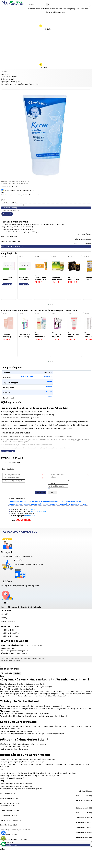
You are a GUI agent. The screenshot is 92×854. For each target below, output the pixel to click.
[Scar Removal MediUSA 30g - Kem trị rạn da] (25, 323)
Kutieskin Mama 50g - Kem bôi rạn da (9, 336)
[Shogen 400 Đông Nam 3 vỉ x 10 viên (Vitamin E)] (9, 266)
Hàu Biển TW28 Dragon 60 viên (10, 820)
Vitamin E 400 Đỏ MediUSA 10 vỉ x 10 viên (13, 839)
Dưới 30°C (48, 372)
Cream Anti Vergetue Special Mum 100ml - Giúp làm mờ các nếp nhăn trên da (57, 336)
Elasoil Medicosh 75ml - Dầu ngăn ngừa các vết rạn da (41, 336)
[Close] (0, 666)
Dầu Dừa (24, 376)
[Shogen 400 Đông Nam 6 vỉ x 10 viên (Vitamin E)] (25, 266)
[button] (42, 12)
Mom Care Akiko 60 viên (9, 237)
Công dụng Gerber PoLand (19, 504)
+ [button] (25, 205)
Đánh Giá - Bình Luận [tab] (12, 457)
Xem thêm (15, 186)
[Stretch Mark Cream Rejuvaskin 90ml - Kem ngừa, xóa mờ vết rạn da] (74, 323)
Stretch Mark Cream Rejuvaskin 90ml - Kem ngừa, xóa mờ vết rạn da (73, 336)
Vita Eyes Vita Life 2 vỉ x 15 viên (10, 803)
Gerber (49, 387)
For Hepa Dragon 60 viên (8, 835)
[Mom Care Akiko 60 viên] (58, 266)
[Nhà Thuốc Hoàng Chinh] (12, 5)
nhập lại (53, 492)
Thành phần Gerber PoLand (71, 501)
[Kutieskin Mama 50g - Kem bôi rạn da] (9, 323)
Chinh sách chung (10, 626)
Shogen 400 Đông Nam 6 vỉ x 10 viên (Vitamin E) (17, 229)
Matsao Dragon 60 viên (7, 806)
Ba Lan (49, 392)
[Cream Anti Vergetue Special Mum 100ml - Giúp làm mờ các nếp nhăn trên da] (58, 323)
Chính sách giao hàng (11, 633)
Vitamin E (48, 376)
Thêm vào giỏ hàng (9, 208)
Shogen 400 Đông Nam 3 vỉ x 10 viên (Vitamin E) (17, 227)
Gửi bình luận (41, 492)
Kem (50, 397)
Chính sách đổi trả (9, 630)
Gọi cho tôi (7, 214)
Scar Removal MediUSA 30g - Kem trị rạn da (24, 336)
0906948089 (28, 658)
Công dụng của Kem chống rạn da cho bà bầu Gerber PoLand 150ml (33, 501)
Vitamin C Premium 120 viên (10, 241)
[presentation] (4, 280)
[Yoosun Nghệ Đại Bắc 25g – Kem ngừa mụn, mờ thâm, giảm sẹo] (41, 266)
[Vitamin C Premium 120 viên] (74, 266)
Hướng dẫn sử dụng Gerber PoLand (73, 504)
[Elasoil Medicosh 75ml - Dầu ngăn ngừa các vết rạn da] (41, 323)
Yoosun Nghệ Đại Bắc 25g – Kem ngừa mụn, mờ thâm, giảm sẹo (22, 232)
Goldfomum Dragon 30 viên (9, 810)
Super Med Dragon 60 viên (9, 825)
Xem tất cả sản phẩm (53, 310)
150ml (49, 381)
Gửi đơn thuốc (7, 284)
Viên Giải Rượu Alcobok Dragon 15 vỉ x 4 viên (15, 830)
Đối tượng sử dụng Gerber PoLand (44, 504)
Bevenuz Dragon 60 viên (8, 815)
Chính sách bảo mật (10, 636)
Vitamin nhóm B (36, 376)
